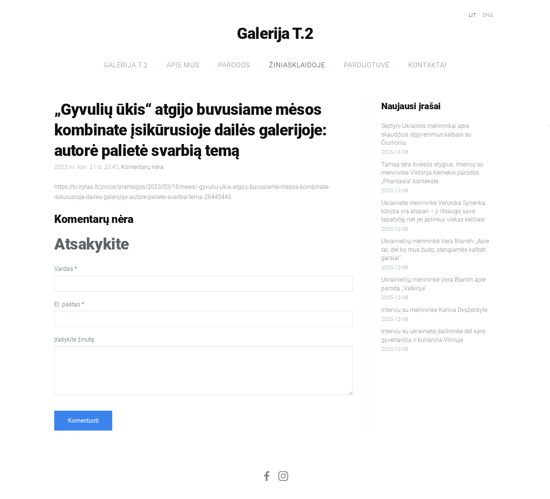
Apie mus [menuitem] (182, 65)
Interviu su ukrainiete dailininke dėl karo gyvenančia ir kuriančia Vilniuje (433, 335)
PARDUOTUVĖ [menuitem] (366, 65)
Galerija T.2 (275, 33)
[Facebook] (266, 476)
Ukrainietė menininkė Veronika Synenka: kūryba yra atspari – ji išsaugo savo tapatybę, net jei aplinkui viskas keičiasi (433, 211)
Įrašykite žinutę (74, 339)
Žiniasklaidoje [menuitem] (297, 65)
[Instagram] (283, 476)
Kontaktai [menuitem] (427, 65)
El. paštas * (69, 304)
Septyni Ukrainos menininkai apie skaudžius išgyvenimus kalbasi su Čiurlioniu (426, 134)
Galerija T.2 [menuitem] (126, 65)
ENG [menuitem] (488, 15)
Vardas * (65, 268)
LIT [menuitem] (472, 15)
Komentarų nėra (142, 167)
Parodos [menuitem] (234, 65)
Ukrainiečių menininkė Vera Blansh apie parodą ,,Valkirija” (433, 283)
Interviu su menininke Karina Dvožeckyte (434, 309)
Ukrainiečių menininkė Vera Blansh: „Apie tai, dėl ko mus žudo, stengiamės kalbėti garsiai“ (435, 249)
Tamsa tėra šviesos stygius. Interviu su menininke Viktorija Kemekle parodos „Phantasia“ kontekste (432, 173)
